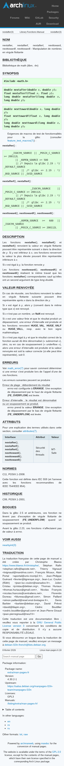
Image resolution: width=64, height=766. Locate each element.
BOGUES (9, 507)
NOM (6, 39)
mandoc (45, 743)
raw (26, 734)
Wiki (27, 17)
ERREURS (10, 362)
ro (8, 725)
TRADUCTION (13, 553)
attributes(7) (30, 431)
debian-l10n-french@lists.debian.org (25, 644)
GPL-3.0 (56, 752)
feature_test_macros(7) (20, 140)
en (8, 721)
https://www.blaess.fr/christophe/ (20, 565)
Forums (14, 17)
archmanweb (26, 743)
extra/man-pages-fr (18, 672)
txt (21, 734)
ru (8, 728)
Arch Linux (19, 5)
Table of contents (14, 709)
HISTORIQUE (12, 494)
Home (55, 5)
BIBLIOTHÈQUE (14, 60)
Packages (53, 11)
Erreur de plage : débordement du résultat (26, 385)
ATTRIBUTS (11, 422)
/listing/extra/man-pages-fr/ (22, 703)
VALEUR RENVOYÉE (18, 287)
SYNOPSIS (10, 73)
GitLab (39, 17)
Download (52, 23)
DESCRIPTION (13, 236)
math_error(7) (15, 368)
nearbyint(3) (9, 545)
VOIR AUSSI (11, 539)
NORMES (9, 468)
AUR (38, 23)
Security (54, 17)
